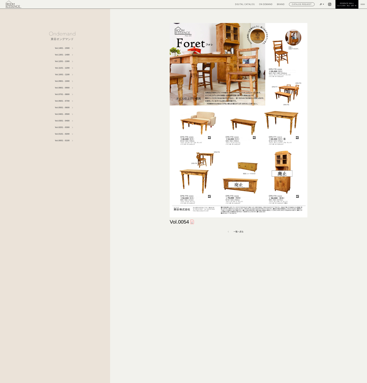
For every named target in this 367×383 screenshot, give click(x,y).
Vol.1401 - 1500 (62, 48)
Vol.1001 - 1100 (62, 74)
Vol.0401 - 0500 (62, 114)
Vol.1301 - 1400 (62, 55)
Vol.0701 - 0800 (62, 94)
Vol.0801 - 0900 (62, 88)
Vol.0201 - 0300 (62, 127)
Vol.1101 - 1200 (62, 68)
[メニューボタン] (362, 4)
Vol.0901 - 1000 (62, 81)
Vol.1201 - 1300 (62, 61)
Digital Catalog (245, 4)
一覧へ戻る (239, 231)
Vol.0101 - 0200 (62, 134)
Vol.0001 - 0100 (62, 140)
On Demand (266, 4)
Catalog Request (302, 4)
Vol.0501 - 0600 (62, 107)
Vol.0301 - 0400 (62, 121)
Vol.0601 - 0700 (62, 101)
